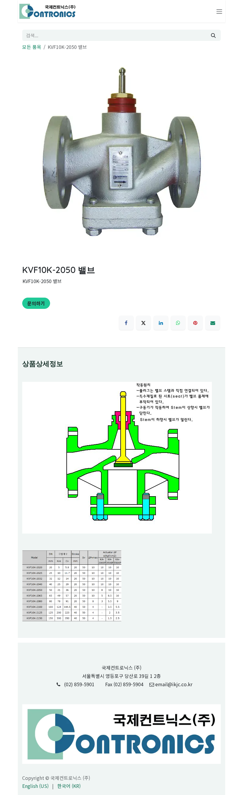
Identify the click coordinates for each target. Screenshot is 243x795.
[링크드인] (161, 323)
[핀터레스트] (195, 323)
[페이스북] (126, 323)
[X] (143, 323)
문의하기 (36, 303)
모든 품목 (31, 46)
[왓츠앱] (178, 323)
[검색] (213, 35)
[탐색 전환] (219, 11)
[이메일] (213, 323)
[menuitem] (35, 785)
